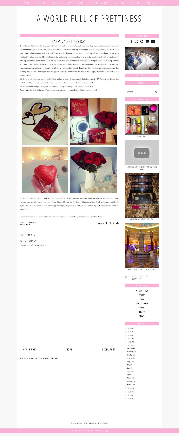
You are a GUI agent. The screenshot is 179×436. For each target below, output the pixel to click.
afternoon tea (142, 291)
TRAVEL (56, 2)
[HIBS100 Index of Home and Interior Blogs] (136, 275)
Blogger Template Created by (89, 431)
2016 (129, 342)
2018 (129, 335)
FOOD (69, 2)
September (130, 358)
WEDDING (151, 2)
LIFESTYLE (119, 2)
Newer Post (30, 349)
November (130, 351)
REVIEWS (135, 2)
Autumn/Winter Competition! (142, 219)
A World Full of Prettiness (89, 18)
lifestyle (28, 224)
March (129, 378)
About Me (41, 2)
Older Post (109, 349)
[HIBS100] (136, 278)
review (142, 312)
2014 (129, 388)
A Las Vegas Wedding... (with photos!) (142, 269)
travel (142, 316)
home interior (142, 303)
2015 (129, 345)
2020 (129, 328)
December (130, 348)
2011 (129, 399)
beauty (142, 295)
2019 (129, 331)
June (128, 368)
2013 (129, 392)
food (142, 299)
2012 (129, 395)
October (129, 355)
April (129, 374)
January (129, 384)
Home (26, 2)
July (128, 364)
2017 (129, 338)
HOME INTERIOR (100, 2)
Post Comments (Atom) (46, 358)
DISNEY (82, 2)
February (130, 381)
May (128, 371)
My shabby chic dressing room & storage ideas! (142, 168)
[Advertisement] (69, 326)
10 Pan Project (141, 136)
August (129, 361)
